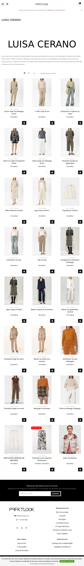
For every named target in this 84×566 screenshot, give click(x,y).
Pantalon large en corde (14, 408)
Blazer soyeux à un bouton (42, 309)
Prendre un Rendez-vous (62, 530)
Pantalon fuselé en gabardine (70, 162)
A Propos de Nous (62, 526)
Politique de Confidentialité (62, 543)
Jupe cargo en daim (14, 309)
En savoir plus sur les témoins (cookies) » (42, 563)
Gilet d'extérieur (70, 458)
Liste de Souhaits (21, 550)
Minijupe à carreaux (42, 408)
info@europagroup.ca (22, 516)
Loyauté (62, 516)
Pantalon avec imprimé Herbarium (42, 459)
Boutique (62, 519)
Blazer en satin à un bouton (42, 360)
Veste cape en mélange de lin (14, 112)
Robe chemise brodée (14, 210)
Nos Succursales (62, 512)
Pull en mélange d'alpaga (70, 408)
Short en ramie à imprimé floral (14, 162)
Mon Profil (22, 543)
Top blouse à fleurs (70, 210)
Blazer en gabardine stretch (70, 310)
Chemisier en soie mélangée (70, 360)
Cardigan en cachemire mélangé (69, 261)
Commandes (22, 547)
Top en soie (42, 260)
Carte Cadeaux (62, 533)
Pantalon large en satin (14, 359)
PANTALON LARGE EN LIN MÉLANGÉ (14, 459)
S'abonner (55, 493)
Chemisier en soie (14, 260)
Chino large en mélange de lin (42, 162)
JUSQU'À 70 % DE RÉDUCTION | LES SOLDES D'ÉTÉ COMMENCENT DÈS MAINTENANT (42, 10)
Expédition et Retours (62, 547)
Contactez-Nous (62, 523)
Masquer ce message (67, 561)
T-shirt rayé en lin (42, 111)
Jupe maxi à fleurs (42, 210)
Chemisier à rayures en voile (70, 112)
